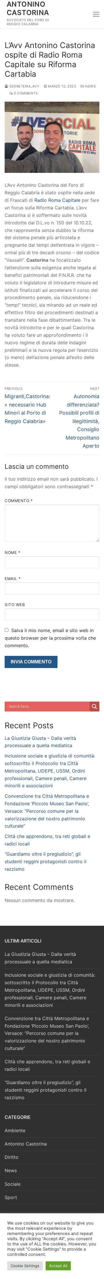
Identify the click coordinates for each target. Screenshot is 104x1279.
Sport (11, 1197)
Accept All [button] (58, 1265)
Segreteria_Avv (23, 86)
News (90, 86)
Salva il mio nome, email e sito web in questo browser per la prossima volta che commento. (50, 637)
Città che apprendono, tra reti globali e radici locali (47, 1065)
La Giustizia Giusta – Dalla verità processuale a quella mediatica (40, 958)
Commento (19, 500)
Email (13, 578)
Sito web (15, 604)
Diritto (11, 1157)
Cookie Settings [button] (25, 1265)
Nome (12, 552)
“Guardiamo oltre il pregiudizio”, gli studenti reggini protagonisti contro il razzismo (45, 861)
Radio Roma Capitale (56, 200)
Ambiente (15, 1130)
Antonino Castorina (28, 8)
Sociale (13, 1184)
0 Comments (25, 93)
